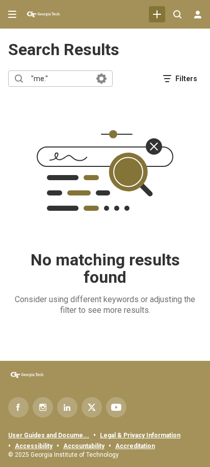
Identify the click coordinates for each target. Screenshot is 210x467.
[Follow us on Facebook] (18, 407)
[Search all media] (177, 14)
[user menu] (198, 14)
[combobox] (60, 78)
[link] (157, 14)
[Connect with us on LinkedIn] (67, 407)
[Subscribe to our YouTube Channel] (116, 407)
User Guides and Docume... (48, 435)
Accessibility (33, 446)
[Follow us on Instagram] (43, 407)
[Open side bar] (12, 14)
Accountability (83, 446)
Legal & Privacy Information (140, 435)
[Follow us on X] (92, 407)
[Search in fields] (101, 78)
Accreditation (135, 446)
